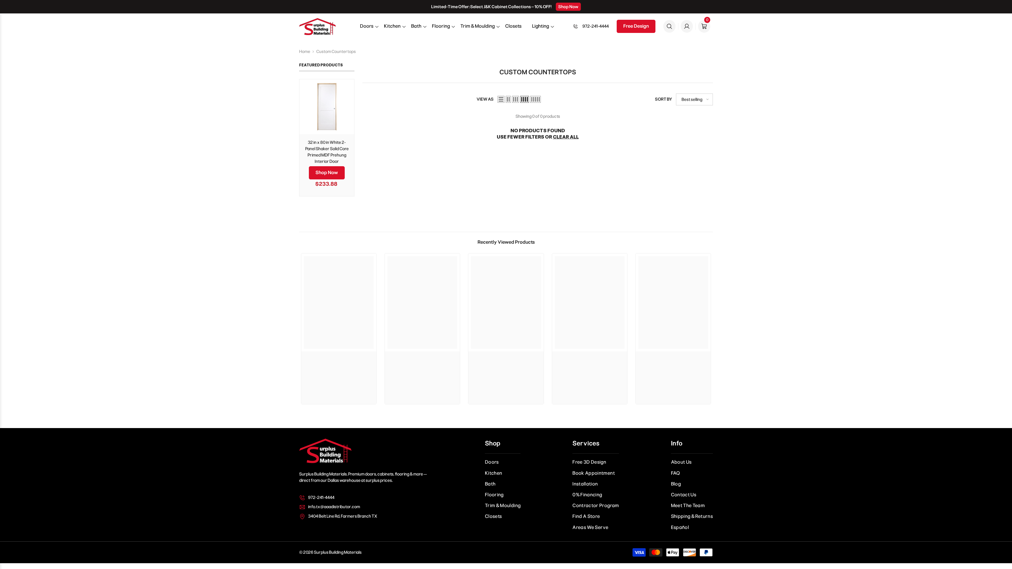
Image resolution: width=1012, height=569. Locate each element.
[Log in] (687, 26)
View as (485, 99)
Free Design (636, 26)
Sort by (663, 99)
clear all (566, 137)
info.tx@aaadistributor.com (334, 506)
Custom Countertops (336, 51)
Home (304, 51)
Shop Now (568, 6)
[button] (367, 27)
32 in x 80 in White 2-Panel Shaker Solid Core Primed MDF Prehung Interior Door (327, 152)
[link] (338, 359)
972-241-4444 (595, 26)
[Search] (669, 26)
